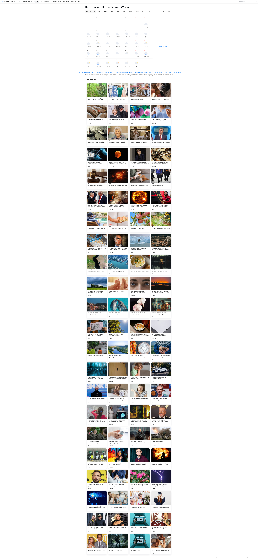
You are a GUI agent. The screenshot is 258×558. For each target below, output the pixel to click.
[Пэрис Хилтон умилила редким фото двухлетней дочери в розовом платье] (118, 523)
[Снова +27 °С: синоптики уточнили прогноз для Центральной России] (118, 330)
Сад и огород (167, 72)
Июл (137, 11)
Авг (143, 11)
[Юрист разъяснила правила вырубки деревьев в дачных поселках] (118, 201)
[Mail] (2, 1)
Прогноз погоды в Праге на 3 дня (85, 72)
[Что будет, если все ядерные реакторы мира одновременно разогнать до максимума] (140, 415)
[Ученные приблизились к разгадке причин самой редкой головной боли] (161, 544)
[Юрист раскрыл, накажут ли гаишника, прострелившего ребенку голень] (97, 179)
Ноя (162, 11)
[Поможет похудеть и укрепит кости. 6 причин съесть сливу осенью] (140, 115)
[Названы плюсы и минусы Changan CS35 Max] (161, 372)
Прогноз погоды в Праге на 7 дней (123, 72)
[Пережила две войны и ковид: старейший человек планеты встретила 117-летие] (118, 136)
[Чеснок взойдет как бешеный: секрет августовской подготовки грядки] (140, 308)
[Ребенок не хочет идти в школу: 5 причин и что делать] (140, 372)
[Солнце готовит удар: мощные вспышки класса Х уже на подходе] (140, 201)
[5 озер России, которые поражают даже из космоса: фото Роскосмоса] (97, 265)
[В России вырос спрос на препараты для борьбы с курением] (161, 115)
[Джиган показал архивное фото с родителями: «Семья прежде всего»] (97, 394)
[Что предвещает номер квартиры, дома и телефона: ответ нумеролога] (97, 372)
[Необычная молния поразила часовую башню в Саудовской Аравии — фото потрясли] (161, 480)
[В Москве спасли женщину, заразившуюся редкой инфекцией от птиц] (118, 437)
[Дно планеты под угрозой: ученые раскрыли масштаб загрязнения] (118, 351)
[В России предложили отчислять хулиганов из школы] (161, 179)
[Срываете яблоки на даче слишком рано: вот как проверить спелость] (140, 222)
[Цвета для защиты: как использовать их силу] (118, 458)
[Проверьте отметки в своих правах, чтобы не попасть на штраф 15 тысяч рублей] (97, 330)
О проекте (207, 557)
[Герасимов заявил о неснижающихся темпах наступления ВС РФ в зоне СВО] (161, 437)
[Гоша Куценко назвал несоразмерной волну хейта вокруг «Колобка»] (140, 437)
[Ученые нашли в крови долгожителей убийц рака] (97, 158)
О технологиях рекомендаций (229, 557)
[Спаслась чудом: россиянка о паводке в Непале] (97, 351)
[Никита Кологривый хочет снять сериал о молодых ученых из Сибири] (140, 458)
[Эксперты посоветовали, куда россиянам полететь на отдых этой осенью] (97, 222)
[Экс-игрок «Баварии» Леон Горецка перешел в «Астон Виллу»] (161, 523)
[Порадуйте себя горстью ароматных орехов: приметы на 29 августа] (161, 244)
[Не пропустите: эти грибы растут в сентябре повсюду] (161, 351)
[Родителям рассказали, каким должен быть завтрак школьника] (140, 330)
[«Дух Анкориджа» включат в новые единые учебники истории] (97, 201)
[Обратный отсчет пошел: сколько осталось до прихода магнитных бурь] (118, 179)
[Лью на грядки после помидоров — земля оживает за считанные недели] (161, 222)
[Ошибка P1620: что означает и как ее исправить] (140, 544)
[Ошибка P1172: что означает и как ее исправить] (140, 523)
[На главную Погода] (6, 1)
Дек (169, 11)
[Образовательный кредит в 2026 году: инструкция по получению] (161, 501)
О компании (6, 557)
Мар (112, 11)
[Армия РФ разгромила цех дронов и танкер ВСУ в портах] (161, 458)
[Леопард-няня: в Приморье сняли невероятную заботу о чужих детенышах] (97, 93)
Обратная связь (239, 557)
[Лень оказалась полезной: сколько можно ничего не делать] (140, 179)
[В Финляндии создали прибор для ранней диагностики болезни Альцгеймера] (97, 501)
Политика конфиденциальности (216, 557)
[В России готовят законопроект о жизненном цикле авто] (97, 244)
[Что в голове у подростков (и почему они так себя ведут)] (140, 93)
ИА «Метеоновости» (253, 557)
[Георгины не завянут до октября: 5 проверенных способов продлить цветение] (140, 480)
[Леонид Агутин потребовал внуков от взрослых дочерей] (161, 415)
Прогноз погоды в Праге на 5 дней (103, 72)
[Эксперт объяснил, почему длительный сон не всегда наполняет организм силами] (118, 394)
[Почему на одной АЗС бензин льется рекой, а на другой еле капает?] (161, 308)
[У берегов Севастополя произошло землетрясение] (118, 265)
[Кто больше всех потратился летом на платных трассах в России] (97, 458)
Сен (150, 11)
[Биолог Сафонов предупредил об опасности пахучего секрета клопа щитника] (140, 394)
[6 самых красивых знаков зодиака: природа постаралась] (140, 136)
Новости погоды (158, 72)
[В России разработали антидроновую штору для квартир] (161, 330)
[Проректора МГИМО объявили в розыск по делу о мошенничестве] (140, 158)
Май (124, 11)
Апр (118, 11)
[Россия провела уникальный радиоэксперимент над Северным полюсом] (140, 244)
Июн (130, 11)
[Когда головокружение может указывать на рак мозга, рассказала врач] (118, 415)
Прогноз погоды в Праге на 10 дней (143, 72)
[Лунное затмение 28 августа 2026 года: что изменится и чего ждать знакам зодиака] (118, 158)
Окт (156, 11)
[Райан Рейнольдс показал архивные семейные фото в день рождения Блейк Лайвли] (97, 544)
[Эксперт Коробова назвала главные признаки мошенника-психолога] (118, 480)
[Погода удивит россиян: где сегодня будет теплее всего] (97, 287)
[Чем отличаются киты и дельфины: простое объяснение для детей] (118, 308)
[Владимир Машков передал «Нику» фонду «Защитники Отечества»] (161, 394)
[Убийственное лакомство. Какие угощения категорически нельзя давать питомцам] (161, 93)
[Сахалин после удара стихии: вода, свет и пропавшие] (97, 308)
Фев (105, 11)
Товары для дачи (177, 72)
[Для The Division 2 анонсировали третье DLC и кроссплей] (118, 544)
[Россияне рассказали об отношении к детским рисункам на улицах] (97, 415)
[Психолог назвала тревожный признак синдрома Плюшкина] (161, 158)
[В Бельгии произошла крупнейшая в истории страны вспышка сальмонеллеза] (118, 222)
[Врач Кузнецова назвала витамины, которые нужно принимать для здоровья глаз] (140, 287)
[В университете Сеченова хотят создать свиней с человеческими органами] (97, 115)
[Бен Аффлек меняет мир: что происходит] (97, 480)
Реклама (11, 557)
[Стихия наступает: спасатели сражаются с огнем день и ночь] (161, 287)
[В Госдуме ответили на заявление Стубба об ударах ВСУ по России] (118, 244)
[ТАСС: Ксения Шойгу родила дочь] (118, 287)
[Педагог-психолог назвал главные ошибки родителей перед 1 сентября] (140, 501)
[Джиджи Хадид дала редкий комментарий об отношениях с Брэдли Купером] (97, 523)
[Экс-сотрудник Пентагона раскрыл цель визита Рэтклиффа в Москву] (161, 136)
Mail (2, 557)
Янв (99, 11)
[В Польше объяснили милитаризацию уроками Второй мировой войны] (97, 437)
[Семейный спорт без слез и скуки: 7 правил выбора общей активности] (118, 501)
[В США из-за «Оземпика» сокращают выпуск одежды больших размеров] (118, 93)
